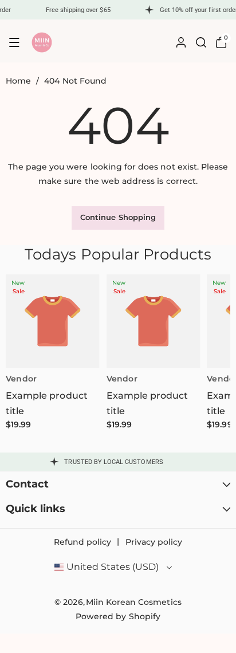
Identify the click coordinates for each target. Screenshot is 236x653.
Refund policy (83, 542)
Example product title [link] (47, 403)
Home (18, 81)
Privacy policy (154, 542)
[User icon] (181, 42)
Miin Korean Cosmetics (134, 602)
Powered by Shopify (118, 616)
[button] (14, 42)
